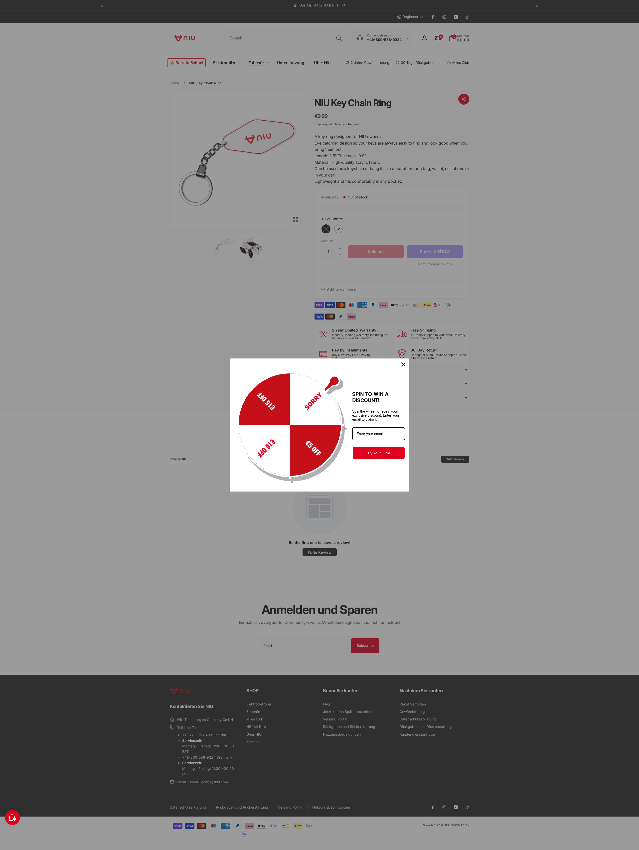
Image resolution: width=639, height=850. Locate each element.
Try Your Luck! (378, 452)
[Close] (403, 364)
